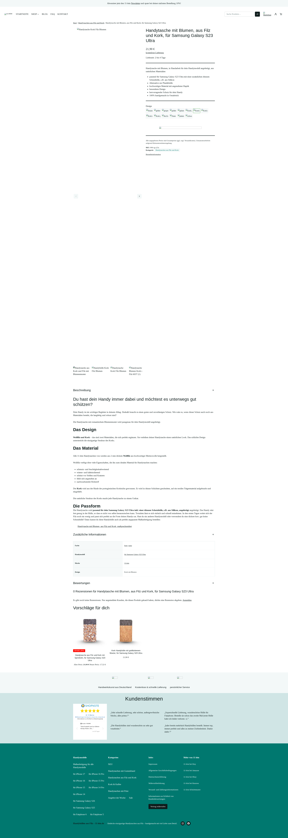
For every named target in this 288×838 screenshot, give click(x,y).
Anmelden (187, 600)
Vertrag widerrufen (157, 806)
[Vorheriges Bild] (76, 196)
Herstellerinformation (153, 154)
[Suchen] (257, 14)
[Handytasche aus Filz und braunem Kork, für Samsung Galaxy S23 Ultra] (149, 111)
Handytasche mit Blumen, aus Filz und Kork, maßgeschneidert (105, 526)
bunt (125, 545)
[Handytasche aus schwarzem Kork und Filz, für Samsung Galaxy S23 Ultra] (189, 116)
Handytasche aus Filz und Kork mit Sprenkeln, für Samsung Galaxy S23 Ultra (90, 657)
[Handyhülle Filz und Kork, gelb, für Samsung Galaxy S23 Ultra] (157, 111)
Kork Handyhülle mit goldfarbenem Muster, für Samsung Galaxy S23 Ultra (126, 651)
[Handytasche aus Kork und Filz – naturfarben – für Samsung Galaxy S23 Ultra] (173, 116)
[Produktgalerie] (107, 196)
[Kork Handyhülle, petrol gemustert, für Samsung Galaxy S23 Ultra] (157, 116)
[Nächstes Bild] (139, 196)
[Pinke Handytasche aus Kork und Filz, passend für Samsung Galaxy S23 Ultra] (181, 116)
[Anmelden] (275, 14)
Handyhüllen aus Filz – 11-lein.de (88, 823)
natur (130, 545)
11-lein (126, 563)
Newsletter (135, 3)
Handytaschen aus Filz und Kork (91, 23)
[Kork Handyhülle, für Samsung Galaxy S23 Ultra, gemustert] (189, 111)
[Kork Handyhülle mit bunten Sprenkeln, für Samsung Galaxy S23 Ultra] (149, 116)
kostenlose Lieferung (155, 53)
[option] (100, 375)
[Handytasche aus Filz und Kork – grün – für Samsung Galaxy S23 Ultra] (181, 111)
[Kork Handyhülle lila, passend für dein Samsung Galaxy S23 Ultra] (165, 116)
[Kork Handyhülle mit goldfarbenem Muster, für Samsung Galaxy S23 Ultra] (173, 111)
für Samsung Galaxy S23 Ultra (135, 554)
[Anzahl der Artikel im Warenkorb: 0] (281, 14)
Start (75, 23)
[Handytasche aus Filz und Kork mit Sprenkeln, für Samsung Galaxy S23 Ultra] (165, 111)
